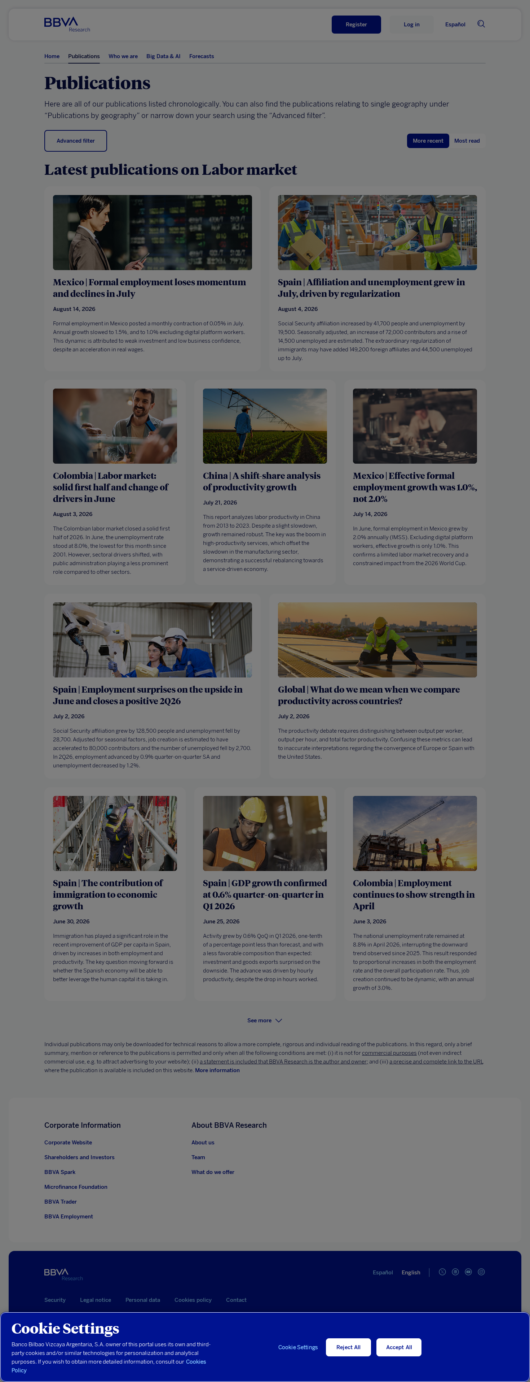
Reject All (348, 1347)
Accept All (399, 1347)
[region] (265, 1347)
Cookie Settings (298, 1347)
